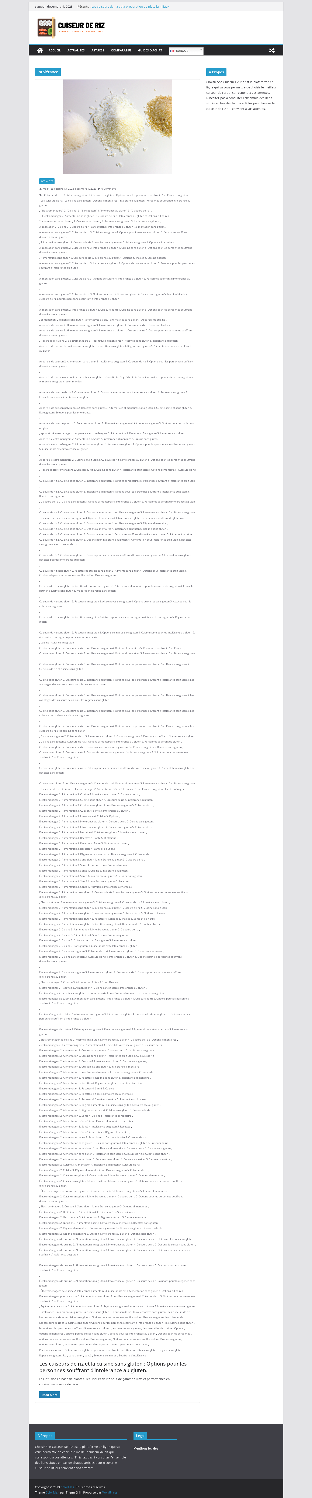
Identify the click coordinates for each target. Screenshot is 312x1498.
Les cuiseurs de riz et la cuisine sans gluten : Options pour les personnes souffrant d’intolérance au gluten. (113, 1367)
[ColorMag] (40, 50)
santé (88, 1355)
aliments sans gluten (71, 319)
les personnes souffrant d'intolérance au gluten (82, 1328)
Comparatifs (121, 50)
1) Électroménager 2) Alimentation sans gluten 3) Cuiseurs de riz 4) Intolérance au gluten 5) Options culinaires (104, 216)
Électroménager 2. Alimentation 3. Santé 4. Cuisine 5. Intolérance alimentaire (84, 865)
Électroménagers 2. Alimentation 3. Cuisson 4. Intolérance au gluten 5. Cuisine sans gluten (92, 1061)
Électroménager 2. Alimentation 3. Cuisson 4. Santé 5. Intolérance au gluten (83, 810)
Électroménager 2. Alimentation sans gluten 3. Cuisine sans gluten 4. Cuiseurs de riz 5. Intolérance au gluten (104, 902)
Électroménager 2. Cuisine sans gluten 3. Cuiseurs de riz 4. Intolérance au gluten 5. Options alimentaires (100, 951)
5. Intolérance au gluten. (145, 221)
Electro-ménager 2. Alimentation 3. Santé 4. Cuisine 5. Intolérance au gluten (118, 789)
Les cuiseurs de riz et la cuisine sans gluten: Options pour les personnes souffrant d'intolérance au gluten (101, 1323)
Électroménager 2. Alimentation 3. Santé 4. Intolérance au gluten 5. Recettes (84, 881)
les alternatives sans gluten (149, 1312)
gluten (191, 1306)
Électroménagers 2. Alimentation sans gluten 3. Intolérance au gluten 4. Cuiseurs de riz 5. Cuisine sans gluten (103, 1154)
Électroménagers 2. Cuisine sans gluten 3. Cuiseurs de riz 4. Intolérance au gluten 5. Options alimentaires (101, 1175)
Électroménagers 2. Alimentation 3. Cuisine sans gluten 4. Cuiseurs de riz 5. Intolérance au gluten (96, 1050)
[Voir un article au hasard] (272, 50)
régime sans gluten (170, 1350)
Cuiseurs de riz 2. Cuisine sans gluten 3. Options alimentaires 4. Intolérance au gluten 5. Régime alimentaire (102, 523)
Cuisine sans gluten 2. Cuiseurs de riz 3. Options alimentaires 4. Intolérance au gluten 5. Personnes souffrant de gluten (110, 741)
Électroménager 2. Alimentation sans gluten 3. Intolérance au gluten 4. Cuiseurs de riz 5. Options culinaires (102, 913)
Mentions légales (146, 1448)
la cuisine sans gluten (96, 1312)
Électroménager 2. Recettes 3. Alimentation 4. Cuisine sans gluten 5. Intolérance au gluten (92, 988)
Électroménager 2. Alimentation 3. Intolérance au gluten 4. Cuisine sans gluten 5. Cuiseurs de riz (96, 827)
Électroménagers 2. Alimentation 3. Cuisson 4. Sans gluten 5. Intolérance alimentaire (89, 1066)
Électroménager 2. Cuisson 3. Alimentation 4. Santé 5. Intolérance (79, 982)
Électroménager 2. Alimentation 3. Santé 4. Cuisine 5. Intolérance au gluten (83, 870)
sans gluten (75, 1355)
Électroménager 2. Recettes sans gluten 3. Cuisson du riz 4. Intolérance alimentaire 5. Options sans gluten (101, 993)
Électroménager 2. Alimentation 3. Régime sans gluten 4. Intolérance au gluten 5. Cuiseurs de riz (96, 854)
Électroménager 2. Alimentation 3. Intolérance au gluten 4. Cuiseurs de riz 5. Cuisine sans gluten (96, 821)
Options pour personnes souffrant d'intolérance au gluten (147, 1339)
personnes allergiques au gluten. (98, 1344)
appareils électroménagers (57, 433)
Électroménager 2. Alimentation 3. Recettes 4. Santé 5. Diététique (77, 838)
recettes (126, 1350)
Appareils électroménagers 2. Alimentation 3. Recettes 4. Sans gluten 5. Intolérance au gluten (130, 433)
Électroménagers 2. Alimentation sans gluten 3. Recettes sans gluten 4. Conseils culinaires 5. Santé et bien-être (104, 1159)
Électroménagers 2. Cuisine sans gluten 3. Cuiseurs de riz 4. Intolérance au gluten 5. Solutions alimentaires (104, 1191)
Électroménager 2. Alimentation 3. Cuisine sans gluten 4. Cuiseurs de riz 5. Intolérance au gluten (96, 800)
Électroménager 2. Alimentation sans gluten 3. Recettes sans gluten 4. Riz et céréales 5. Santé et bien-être (101, 924)
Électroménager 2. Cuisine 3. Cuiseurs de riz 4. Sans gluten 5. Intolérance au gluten (88, 940)
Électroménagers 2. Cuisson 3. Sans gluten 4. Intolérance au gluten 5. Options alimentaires (94, 1206)
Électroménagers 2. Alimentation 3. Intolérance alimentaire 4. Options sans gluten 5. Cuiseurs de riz (98, 1072)
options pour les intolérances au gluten (132, 1333)
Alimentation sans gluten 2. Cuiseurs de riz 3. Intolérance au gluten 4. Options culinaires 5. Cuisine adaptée (104, 258)
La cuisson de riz (121, 1312)
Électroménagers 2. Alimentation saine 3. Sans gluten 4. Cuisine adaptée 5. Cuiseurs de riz (92, 1137)
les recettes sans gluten (126, 1328)
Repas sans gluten (50, 1355)
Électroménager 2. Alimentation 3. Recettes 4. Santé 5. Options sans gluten (83, 843)
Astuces (97, 50)
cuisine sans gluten (62, 642)
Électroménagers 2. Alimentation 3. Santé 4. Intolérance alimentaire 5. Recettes (86, 1121)
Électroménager (174, 789)
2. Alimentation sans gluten (55, 221)
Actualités (76, 50)
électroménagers (49, 1045)
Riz (64, 1355)
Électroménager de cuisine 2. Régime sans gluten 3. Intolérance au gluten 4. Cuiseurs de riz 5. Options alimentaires (108, 1039)
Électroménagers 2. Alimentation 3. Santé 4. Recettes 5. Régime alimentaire (83, 1132)
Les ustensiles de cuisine (157, 1328)
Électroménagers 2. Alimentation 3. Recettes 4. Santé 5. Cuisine (76, 1088)
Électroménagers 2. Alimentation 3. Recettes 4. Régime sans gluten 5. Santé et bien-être (91, 1083)
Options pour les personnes (174, 1333)
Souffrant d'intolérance (132, 1355)
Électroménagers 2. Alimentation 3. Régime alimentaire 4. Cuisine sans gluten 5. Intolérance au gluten (99, 1105)
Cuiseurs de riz (187, 469)
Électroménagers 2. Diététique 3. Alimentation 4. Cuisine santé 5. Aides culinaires (87, 1212)
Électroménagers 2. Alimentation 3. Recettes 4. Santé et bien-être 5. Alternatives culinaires (92, 1099)
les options (45, 1328)
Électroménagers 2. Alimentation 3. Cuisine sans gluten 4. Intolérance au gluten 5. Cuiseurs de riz (96, 1056)
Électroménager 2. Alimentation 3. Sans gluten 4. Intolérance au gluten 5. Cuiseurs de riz (91, 859)
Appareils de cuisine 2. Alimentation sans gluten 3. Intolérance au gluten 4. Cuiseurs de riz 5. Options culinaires (104, 325)
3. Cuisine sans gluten (86, 221)
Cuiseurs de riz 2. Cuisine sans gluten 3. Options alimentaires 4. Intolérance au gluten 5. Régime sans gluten (102, 529)
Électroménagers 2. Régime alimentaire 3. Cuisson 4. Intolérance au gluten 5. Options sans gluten (96, 1233)
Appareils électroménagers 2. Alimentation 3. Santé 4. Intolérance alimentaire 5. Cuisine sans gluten (98, 439)
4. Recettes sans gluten (115, 221)
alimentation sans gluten (149, 227)
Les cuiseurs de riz (179, 1312)
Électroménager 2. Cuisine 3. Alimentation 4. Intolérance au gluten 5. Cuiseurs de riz (88, 929)
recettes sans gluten (145, 1350)
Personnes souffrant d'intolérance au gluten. (65, 1350)
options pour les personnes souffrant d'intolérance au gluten (75, 1339)
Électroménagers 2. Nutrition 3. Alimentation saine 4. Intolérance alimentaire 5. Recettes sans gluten (98, 1223)
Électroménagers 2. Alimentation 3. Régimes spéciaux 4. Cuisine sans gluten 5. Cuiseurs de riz (94, 1110)
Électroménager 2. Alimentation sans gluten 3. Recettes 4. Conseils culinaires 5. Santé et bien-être (97, 918)
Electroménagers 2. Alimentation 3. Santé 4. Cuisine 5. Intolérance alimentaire (85, 1115)
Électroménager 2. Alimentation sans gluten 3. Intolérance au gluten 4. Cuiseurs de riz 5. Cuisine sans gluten (103, 908)
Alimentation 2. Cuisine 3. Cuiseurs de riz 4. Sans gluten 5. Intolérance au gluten (86, 227)
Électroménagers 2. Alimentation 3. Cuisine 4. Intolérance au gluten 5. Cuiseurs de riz (112, 1045)
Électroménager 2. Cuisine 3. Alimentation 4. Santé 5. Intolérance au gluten (83, 935)
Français (181, 51)
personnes (71, 1344)
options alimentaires (51, 1333)
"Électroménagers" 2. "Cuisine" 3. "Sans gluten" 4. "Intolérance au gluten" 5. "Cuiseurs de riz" (95, 210)
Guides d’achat (150, 50)
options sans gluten (50, 1344)
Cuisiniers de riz (50, 789)
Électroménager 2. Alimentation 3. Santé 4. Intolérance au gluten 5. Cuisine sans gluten (90, 876)
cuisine (45, 642)
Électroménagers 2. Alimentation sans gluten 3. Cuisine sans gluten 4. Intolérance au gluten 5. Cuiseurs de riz (103, 1143)
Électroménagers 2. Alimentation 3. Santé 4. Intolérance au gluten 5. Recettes (84, 1126)
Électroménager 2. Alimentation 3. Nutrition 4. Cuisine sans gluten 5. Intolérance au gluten (92, 832)
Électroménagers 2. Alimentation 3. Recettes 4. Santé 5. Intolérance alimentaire (86, 1094)
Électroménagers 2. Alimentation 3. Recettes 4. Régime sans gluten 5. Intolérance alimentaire (94, 1077)
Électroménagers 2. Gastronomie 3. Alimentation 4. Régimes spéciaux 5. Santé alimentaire (92, 1217)
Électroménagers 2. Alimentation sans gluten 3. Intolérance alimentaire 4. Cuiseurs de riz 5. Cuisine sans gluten (105, 1148)
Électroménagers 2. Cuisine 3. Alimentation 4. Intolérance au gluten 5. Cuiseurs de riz (89, 1164)
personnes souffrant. (106, 1350)
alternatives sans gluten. (124, 319)
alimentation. (48, 319)
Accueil (55, 50)
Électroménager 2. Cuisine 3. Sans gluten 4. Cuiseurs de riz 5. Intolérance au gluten (88, 946)
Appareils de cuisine (153, 319)
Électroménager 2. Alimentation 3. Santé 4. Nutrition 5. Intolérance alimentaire (85, 887)
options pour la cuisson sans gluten (86, 1333)
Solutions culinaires (105, 1355)
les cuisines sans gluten (179, 1323)
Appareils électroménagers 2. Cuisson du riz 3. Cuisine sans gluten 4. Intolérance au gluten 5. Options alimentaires (108, 469)
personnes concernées (133, 1344)
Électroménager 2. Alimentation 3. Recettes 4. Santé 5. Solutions (77, 849)
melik (46, 188)
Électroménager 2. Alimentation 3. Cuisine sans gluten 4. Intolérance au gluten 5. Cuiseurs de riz (96, 805)
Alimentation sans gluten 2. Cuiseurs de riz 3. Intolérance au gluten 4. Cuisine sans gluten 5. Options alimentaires (107, 242)
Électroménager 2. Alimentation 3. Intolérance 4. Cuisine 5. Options (78, 816)
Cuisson (66, 789)
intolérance (47, 1312)
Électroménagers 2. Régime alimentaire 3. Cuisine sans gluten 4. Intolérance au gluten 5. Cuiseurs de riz (100, 1228)
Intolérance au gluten (69, 1312)
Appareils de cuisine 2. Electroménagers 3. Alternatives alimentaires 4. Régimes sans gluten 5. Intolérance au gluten (109, 340)
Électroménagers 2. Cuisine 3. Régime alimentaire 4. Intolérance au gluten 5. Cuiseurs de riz (93, 1170)
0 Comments (109, 188)
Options (178, 1328)
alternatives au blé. (96, 319)
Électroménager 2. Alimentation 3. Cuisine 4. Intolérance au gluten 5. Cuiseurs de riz (88, 794)
